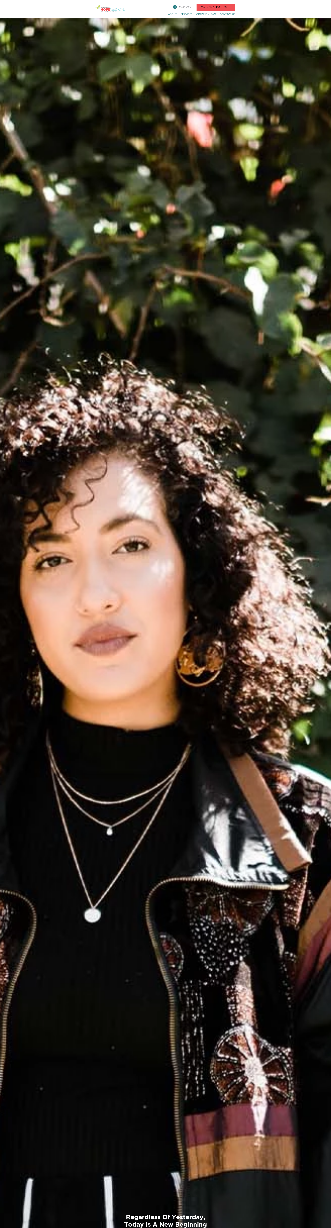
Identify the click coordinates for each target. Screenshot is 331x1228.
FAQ (213, 14)
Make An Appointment (216, 7)
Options (201, 14)
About (172, 14)
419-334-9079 (184, 7)
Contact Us (227, 14)
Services (186, 14)
